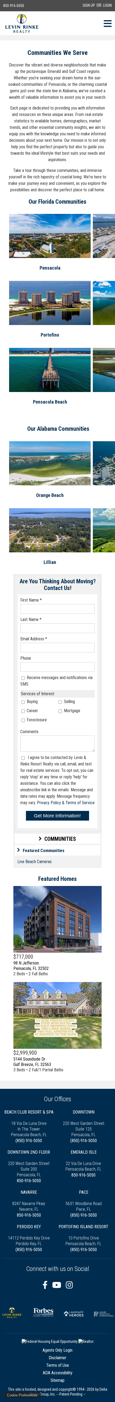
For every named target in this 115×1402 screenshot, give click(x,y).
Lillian (50, 562)
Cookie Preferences (22, 1395)
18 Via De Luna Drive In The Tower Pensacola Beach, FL (28, 1123)
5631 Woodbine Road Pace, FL (84, 1201)
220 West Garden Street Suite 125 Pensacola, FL (83, 1123)
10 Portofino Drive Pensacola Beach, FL (83, 1235)
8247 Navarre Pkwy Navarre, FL (28, 1201)
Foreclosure (36, 719)
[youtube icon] (57, 1285)
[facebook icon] (46, 1285)
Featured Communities (43, 850)
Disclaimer (57, 1357)
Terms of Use (57, 1365)
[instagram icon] (69, 1285)
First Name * (31, 600)
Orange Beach (50, 495)
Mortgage (71, 710)
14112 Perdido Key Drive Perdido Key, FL (29, 1235)
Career (32, 710)
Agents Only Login (57, 1350)
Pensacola (50, 268)
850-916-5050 (13, 5)
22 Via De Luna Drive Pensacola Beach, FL (83, 1161)
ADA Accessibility (57, 1372)
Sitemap (57, 1380)
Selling (69, 701)
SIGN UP (89, 5)
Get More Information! (57, 815)
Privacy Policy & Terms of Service (66, 802)
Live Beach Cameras (34, 861)
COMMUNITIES (60, 839)
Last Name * (30, 619)
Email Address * (33, 638)
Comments (29, 731)
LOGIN (107, 5)
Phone (25, 658)
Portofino (50, 335)
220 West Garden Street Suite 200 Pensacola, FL (28, 1163)
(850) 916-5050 (29, 1140)
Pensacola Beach (50, 402)
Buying (32, 701)
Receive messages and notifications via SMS (56, 681)
